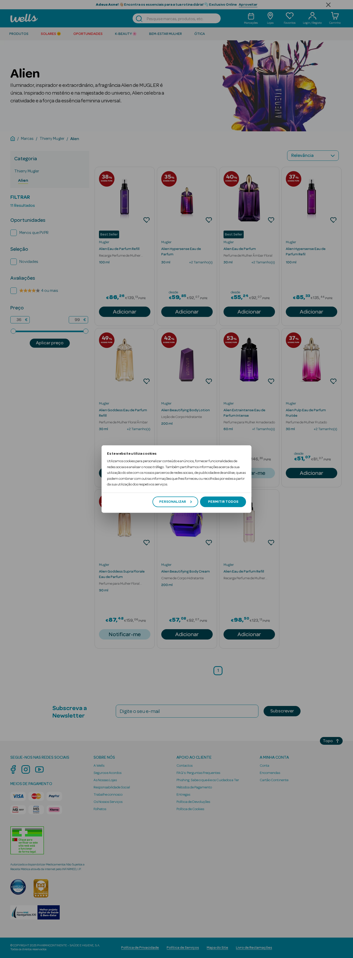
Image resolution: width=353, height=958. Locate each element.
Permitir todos (223, 502)
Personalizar (172, 502)
